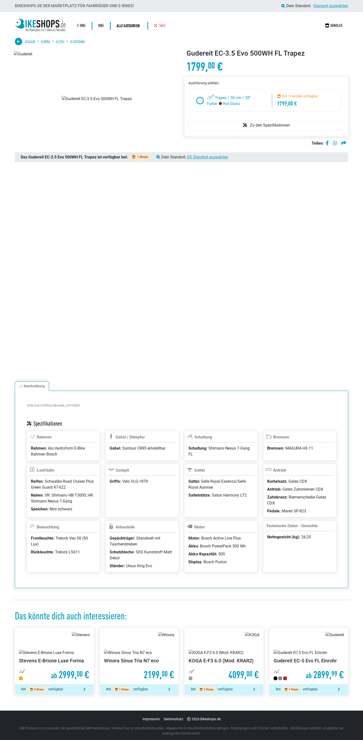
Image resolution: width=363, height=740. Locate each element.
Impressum (151, 719)
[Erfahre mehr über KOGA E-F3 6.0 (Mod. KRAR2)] (224, 656)
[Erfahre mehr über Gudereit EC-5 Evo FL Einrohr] (309, 656)
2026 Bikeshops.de (206, 719)
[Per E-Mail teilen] (343, 143)
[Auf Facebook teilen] (327, 143)
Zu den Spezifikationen (269, 125)
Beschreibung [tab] (34, 386)
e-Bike (45, 41)
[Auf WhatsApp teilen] (335, 143)
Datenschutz (173, 719)
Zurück (30, 41)
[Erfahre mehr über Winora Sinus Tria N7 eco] (139, 656)
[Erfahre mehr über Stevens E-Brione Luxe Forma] (54, 656)
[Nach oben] (350, 726)
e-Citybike (77, 41)
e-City (60, 41)
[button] (129, 26)
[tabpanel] (181, 495)
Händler (336, 25)
